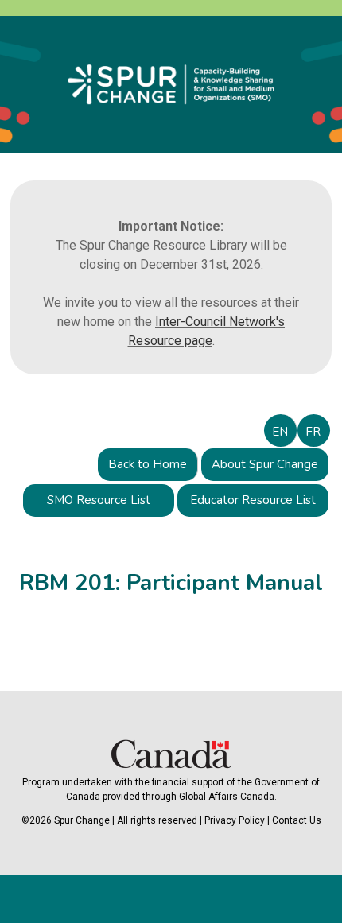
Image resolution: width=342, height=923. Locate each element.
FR (313, 432)
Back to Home (147, 464)
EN (280, 432)
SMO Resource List (98, 500)
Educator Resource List (253, 500)
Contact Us (296, 820)
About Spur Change (265, 464)
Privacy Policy (234, 820)
